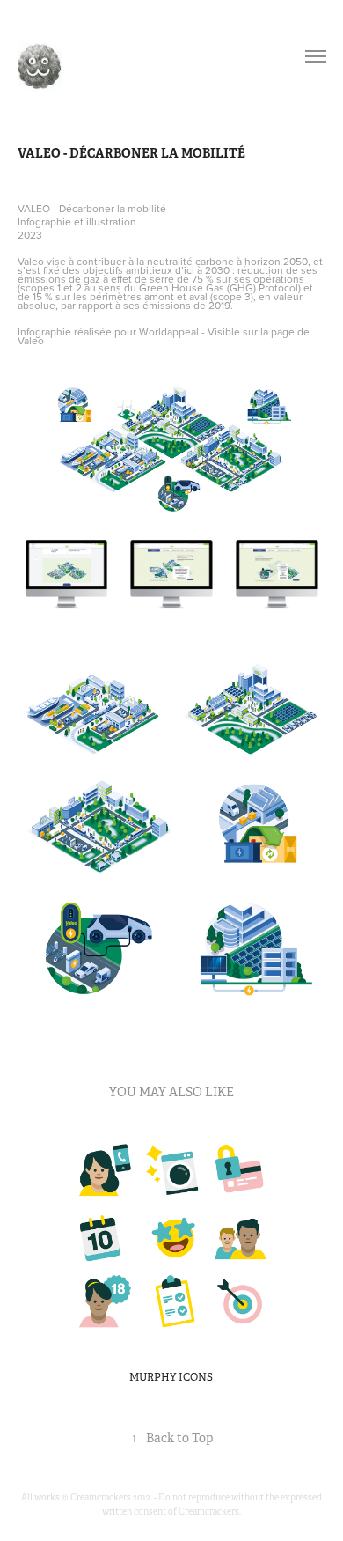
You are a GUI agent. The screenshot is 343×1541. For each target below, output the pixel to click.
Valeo (31, 340)
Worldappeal (169, 331)
